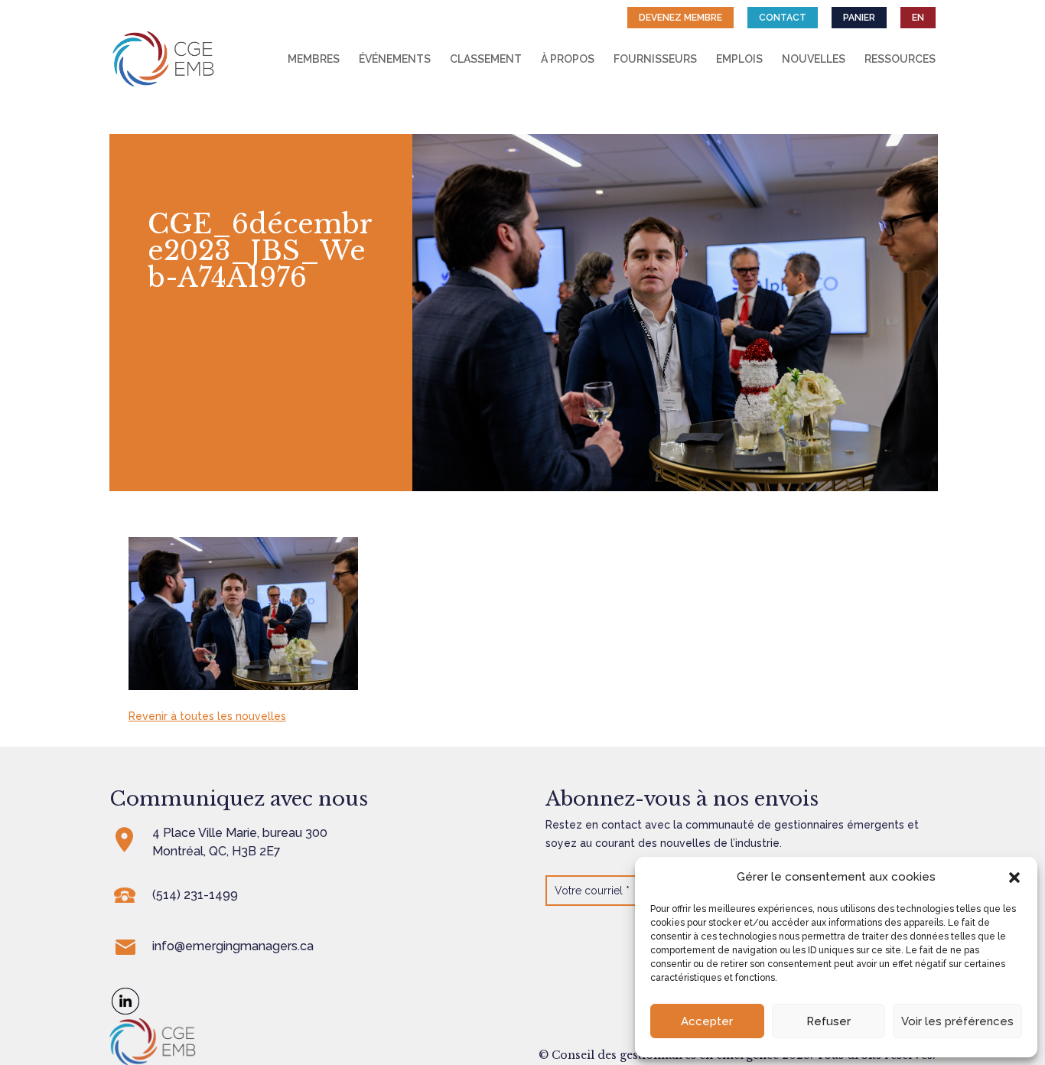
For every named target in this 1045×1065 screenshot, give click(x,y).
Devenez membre (680, 17)
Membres (314, 59)
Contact (782, 17)
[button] (1014, 877)
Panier (859, 17)
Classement (486, 59)
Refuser (828, 1021)
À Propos (567, 59)
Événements (395, 59)
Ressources (900, 59)
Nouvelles (813, 59)
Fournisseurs (655, 59)
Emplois (739, 59)
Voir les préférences (957, 1021)
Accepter (707, 1021)
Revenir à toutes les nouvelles (207, 716)
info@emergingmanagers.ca (233, 946)
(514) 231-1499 (195, 895)
